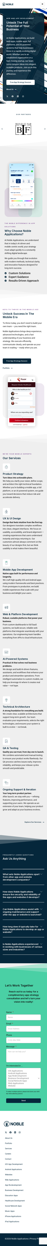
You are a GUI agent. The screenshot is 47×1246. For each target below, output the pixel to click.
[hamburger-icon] (42, 4)
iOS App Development (14, 1164)
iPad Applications (12, 1221)
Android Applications (13, 1169)
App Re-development (13, 1185)
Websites (8, 1175)
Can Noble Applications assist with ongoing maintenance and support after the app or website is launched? (22, 912)
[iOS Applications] (23, 1071)
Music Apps (9, 1211)
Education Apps (11, 1195)
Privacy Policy (36, 1238)
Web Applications (12, 1180)
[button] (2, 129)
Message (10, 1046)
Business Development (14, 1190)
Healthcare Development (15, 1201)
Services (8, 1148)
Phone (9, 1035)
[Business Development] (23, 1078)
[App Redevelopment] (23, 1076)
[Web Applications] (23, 1083)
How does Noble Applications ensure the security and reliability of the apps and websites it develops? (21, 894)
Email (9, 1023)
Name (9, 1012)
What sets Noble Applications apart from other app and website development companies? (21, 877)
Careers (8, 1154)
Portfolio (8, 1143)
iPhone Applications (13, 1216)
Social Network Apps (13, 1206)
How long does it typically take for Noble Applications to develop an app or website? (23, 929)
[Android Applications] (23, 1073)
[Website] (23, 1086)
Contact (8, 1159)
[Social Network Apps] (23, 1081)
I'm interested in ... (14, 1066)
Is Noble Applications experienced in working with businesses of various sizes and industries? (22, 947)
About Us (8, 1138)
